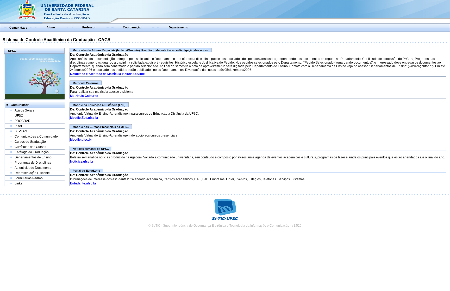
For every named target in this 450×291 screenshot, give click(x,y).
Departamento (178, 27)
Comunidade (18, 27)
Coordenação (132, 27)
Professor (89, 27)
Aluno (51, 27)
